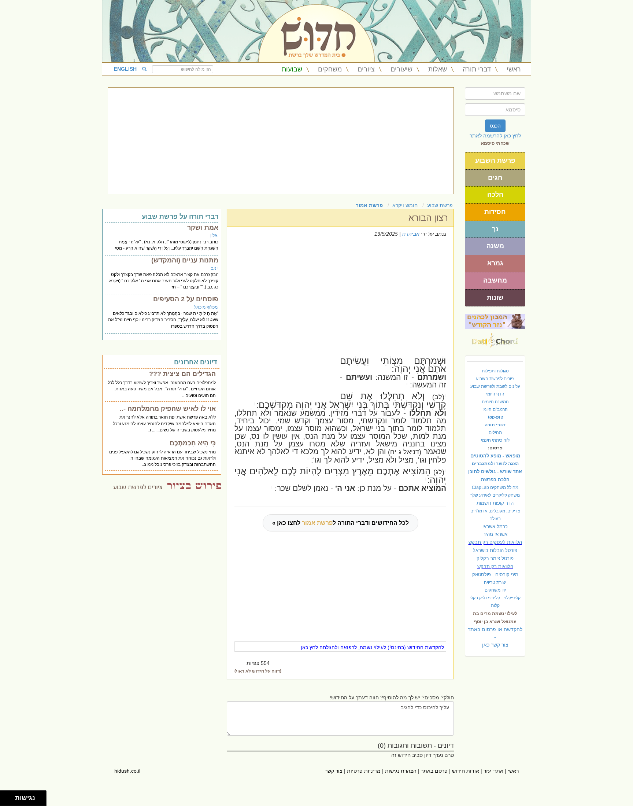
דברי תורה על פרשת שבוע (180, 216)
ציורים (366, 69)
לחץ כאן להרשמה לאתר (495, 136)
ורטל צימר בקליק (495, 558)
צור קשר (334, 771)
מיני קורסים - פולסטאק (495, 574)
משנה (495, 246)
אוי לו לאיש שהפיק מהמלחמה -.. (168, 408)
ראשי (514, 69)
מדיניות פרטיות (364, 771)
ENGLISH (125, 69)
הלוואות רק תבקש (495, 566)
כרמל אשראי (495, 526)
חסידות (495, 212)
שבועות (292, 69)
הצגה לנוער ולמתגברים (495, 463)
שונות (495, 297)
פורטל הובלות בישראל (495, 550)
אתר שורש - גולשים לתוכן (495, 471)
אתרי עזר (493, 771)
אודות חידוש (465, 771)
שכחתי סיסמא (495, 143)
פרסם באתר (434, 771)
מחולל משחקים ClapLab (495, 487)
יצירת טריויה (495, 582)
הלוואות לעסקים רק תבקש (495, 542)
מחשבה (495, 280)
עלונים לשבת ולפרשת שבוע (495, 386)
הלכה (495, 194)
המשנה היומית (495, 401)
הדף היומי (495, 394)
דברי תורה (477, 69)
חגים (495, 177)
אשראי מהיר (495, 534)
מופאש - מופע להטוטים (495, 456)
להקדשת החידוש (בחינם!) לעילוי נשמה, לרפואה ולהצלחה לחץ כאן (372, 647)
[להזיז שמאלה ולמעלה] (6, 796)
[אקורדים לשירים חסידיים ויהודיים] (495, 338)
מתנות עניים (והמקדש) (184, 260)
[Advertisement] (281, 140)
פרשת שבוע (440, 205)
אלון (214, 235)
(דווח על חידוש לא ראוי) (257, 671)
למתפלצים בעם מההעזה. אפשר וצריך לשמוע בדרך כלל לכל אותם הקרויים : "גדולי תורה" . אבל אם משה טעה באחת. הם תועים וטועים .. (162, 389)
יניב (214, 268)
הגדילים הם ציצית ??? (182, 374)
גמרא (495, 263)
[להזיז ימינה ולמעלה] (10, 796)
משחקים (330, 69)
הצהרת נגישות (401, 771)
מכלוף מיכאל (206, 307)
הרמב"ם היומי (495, 409)
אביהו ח (410, 234)
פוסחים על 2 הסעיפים (185, 299)
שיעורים (401, 69)
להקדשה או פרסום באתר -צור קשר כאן (495, 637)
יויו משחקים (495, 590)
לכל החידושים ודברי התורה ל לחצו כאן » (340, 523)
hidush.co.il (127, 771)
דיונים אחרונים (195, 362)
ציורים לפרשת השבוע (495, 378)
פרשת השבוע (495, 160)
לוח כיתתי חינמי (495, 440)
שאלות (437, 69)
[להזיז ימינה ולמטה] (10, 800)
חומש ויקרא (405, 205)
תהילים (495, 432)
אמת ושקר (202, 227)
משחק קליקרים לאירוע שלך (495, 495)
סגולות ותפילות (495, 370)
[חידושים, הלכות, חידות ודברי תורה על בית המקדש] (495, 321)
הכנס (495, 126)
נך (495, 229)
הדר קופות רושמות (495, 503)
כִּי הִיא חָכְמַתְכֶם (193, 443)
